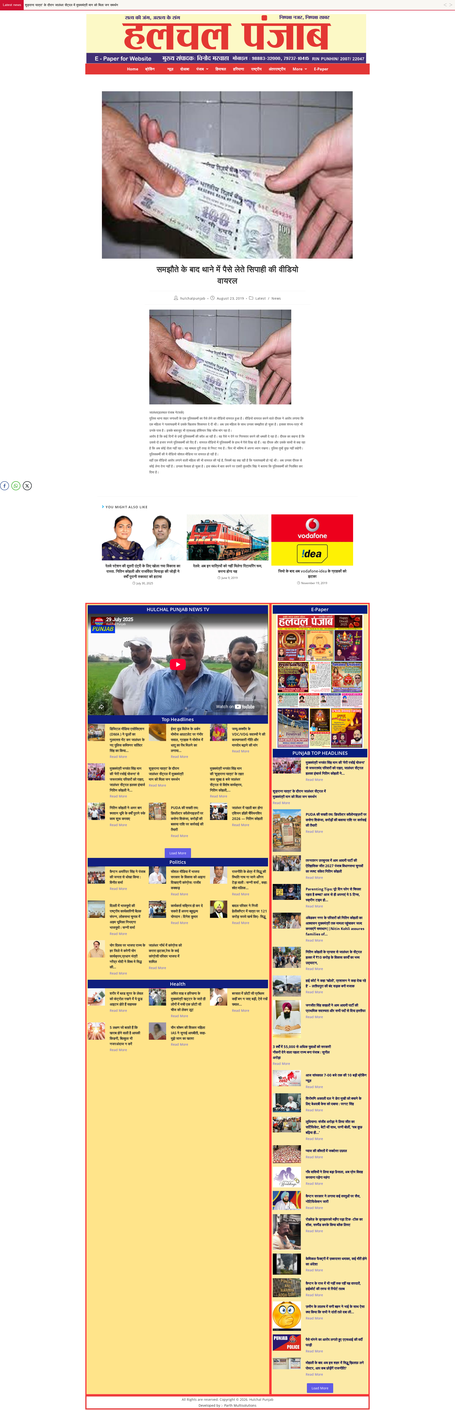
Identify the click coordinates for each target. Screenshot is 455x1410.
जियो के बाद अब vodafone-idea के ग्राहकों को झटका (312, 573)
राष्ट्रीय (256, 69)
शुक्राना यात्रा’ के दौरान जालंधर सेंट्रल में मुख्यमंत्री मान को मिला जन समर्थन (166, 774)
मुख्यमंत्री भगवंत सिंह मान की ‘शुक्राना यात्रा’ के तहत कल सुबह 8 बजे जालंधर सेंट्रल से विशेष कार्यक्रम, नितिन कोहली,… (227, 779)
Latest (260, 298)
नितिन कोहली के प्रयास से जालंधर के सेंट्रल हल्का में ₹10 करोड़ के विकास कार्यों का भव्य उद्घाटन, (334, 957)
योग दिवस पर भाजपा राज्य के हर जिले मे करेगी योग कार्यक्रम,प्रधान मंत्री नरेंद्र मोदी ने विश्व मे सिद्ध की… (127, 956)
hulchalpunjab (192, 298)
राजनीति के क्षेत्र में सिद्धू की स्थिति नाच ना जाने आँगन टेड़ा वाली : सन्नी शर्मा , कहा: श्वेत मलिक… (249, 879)
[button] (202, 69)
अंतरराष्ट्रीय (277, 69)
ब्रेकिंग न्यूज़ (159, 69)
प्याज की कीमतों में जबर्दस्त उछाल (326, 1150)
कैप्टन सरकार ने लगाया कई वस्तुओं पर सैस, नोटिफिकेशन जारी (333, 1199)
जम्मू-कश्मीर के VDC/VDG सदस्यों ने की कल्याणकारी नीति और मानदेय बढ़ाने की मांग (248, 736)
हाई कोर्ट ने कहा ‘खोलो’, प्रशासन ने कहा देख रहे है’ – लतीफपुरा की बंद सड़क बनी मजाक (336, 983)
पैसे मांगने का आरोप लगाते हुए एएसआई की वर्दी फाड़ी (334, 1342)
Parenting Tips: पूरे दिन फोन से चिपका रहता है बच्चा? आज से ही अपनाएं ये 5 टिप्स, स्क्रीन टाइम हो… (333, 894)
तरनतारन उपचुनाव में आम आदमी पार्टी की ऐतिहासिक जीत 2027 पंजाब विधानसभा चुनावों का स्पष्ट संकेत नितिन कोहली (334, 866)
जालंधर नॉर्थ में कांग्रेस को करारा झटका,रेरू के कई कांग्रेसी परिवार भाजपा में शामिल (165, 953)
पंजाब (200, 69)
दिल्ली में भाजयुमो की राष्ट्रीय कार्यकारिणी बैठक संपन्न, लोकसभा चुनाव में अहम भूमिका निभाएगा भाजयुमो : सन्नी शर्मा (125, 916)
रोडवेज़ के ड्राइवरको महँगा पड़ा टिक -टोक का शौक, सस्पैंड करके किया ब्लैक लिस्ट (334, 1222)
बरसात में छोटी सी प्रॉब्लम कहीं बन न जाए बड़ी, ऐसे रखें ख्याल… (250, 999)
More (297, 69)
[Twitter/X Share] (27, 485)
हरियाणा (238, 69)
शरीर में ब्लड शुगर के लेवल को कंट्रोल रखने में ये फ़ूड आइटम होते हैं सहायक (126, 999)
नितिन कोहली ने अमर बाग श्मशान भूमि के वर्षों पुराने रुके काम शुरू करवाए (127, 813)
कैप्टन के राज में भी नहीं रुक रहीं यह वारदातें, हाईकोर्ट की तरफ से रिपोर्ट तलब (333, 1286)
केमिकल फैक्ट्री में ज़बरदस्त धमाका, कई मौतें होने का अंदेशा (336, 1261)
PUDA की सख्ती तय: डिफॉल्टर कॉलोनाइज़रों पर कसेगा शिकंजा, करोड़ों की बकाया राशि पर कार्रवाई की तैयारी (187, 818)
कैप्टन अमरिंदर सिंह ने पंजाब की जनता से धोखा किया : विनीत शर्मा (127, 877)
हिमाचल (220, 69)
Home (132, 69)
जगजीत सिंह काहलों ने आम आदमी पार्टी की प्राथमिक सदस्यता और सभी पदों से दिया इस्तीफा (335, 1008)
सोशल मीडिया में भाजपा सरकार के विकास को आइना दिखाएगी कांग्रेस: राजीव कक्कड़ (188, 879)
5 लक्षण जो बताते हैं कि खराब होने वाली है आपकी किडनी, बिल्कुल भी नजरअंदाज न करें (125, 1035)
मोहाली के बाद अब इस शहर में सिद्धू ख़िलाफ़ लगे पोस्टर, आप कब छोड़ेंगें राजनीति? (335, 1365)
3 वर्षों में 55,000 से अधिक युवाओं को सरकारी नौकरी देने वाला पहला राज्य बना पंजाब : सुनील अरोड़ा (302, 1052)
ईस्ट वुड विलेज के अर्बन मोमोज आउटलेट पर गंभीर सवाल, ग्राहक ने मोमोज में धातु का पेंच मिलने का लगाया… (187, 739)
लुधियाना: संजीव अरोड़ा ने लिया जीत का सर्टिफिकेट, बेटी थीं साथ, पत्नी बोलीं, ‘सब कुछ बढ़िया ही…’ (334, 1127)
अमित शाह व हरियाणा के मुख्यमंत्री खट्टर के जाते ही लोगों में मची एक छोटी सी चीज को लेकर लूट (188, 1001)
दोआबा (184, 69)
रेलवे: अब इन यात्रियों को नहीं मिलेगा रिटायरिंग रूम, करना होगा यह (227, 568)
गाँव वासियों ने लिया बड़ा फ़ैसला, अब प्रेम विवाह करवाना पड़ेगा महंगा (334, 1174)
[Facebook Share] (4, 485)
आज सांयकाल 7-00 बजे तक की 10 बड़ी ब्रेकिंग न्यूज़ (336, 1078)
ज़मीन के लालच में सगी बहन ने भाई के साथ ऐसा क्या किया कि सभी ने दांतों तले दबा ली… (335, 1309)
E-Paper (321, 69)
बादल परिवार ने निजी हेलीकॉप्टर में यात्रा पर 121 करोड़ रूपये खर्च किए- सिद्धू (249, 911)
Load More (177, 853)
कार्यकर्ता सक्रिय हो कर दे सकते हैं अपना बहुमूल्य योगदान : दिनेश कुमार (187, 911)
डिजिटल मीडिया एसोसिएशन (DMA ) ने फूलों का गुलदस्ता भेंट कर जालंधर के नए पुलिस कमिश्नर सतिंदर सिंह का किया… (127, 739)
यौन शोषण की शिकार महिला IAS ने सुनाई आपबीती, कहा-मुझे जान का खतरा (188, 1033)
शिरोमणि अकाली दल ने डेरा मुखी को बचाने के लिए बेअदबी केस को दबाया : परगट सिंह (333, 1101)
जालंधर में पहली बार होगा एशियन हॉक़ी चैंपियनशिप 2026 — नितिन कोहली (247, 813)
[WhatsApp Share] (15, 485)
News (276, 298)
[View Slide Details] (320, 681)
